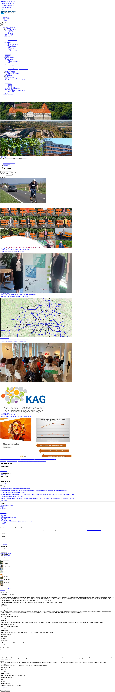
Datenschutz (5, 539)
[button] (9, 27)
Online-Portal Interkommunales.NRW (94, 530)
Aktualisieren (3, 177)
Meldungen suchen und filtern (6, 171)
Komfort (3, 606)
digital (8, 588)
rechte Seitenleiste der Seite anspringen (7, 5)
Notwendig (4, 604)
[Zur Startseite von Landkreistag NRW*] (8, 14)
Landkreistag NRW (6, 541)
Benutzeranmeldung (6, 542)
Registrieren (5, 544)
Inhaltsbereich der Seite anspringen (7, 3)
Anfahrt (4, 538)
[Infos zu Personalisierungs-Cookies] (7, 608)
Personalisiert (4, 608)
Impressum (5, 540)
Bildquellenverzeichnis (5, 560)
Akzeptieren (3, 690)
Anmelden (5, 20)
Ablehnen (8, 690)
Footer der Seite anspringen (5, 7)
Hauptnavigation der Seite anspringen (7, 1)
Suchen (1, 22)
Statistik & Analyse (5, 605)
